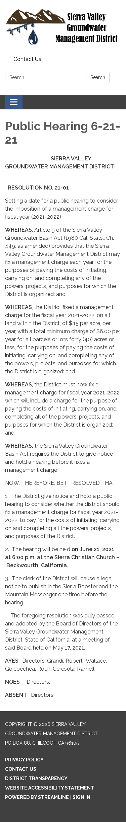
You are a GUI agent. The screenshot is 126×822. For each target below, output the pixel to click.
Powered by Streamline (37, 797)
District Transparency (36, 778)
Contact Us (27, 59)
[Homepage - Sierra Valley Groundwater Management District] (63, 27)
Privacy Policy (24, 759)
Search (97, 77)
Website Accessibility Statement (49, 788)
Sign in (81, 797)
